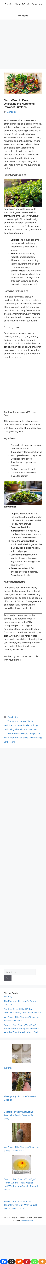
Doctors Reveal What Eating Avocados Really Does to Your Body (19, 1115)
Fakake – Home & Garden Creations (23, 4)
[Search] (8, 978)
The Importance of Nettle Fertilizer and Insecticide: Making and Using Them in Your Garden (21, 725)
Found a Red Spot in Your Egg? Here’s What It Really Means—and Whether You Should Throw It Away (21, 1028)
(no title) (8, 996)
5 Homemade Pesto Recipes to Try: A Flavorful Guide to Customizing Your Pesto (23, 737)
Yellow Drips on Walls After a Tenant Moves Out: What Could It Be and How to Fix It (20, 1205)
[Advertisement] (23, 45)
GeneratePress (27, 1221)
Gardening (13, 717)
